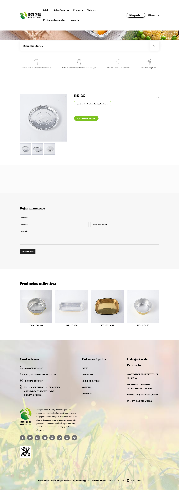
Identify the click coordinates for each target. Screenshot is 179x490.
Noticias (91, 10)
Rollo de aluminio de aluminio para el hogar (139, 386)
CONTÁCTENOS (88, 118)
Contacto (74, 19)
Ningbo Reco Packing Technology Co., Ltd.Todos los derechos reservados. (89, 480)
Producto (78, 10)
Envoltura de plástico (139, 401)
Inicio (46, 10)
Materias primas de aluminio (142, 394)
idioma (151, 15)
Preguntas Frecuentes (54, 19)
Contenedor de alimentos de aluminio (142, 376)
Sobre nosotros (61, 10)
